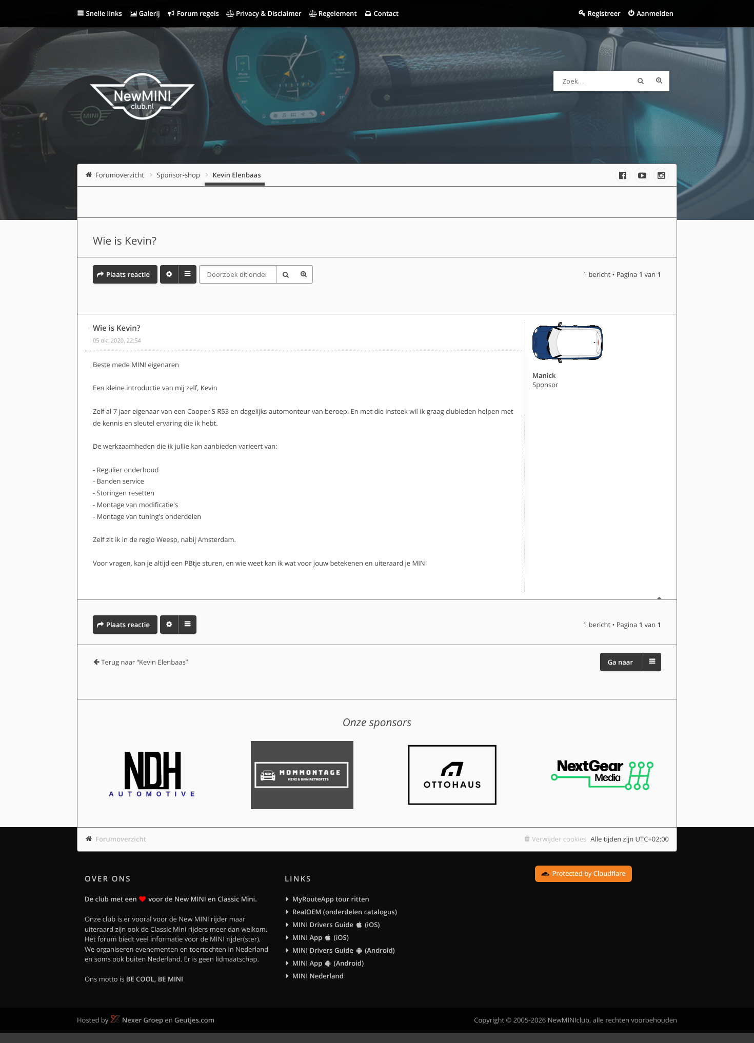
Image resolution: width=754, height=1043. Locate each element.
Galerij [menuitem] (148, 13)
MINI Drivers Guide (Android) (343, 950)
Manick (543, 375)
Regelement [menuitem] (336, 13)
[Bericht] (89, 328)
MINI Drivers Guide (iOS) (336, 924)
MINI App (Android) (328, 963)
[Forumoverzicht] (142, 98)
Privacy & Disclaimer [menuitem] (268, 13)
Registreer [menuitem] (603, 13)
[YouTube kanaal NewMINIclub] (642, 175)
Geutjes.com (194, 1020)
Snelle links (104, 13)
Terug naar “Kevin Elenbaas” (144, 662)
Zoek (640, 81)
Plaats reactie (128, 274)
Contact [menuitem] (385, 13)
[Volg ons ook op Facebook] (622, 175)
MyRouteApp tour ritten (330, 899)
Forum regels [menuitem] (197, 13)
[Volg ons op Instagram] (661, 175)
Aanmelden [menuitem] (655, 13)
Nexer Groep (142, 1020)
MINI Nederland (318, 975)
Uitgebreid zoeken (659, 81)
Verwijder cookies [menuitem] (559, 839)
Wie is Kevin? (124, 241)
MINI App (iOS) (320, 937)
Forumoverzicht (120, 839)
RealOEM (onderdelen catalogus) (344, 911)
